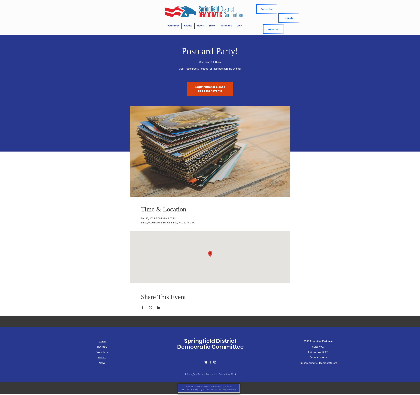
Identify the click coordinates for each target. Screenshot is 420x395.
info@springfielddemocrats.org (318, 363)
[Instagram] (215, 362)
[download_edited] (206, 362)
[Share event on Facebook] (142, 307)
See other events (210, 91)
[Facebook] (210, 362)
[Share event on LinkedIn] (158, 307)
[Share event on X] (150, 307)
